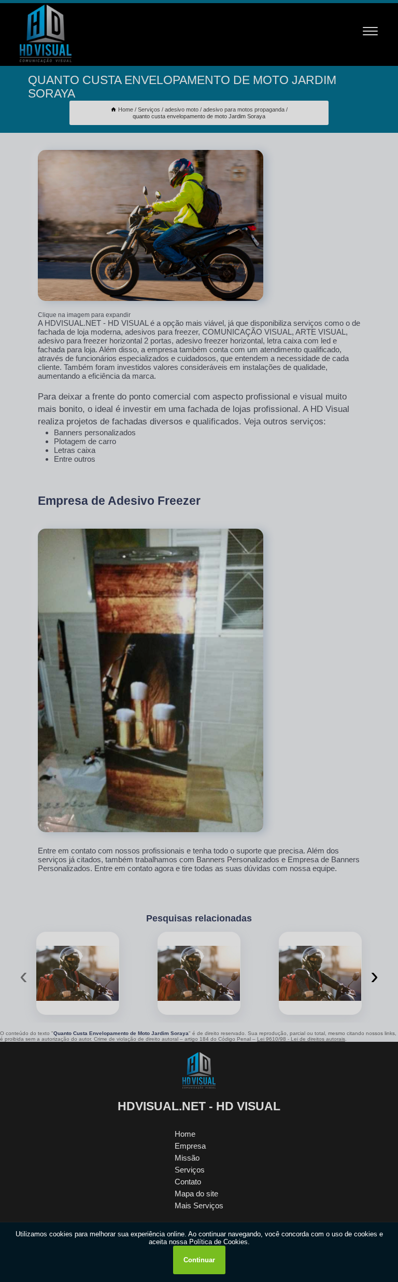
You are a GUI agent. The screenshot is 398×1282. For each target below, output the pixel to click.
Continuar (199, 1260)
